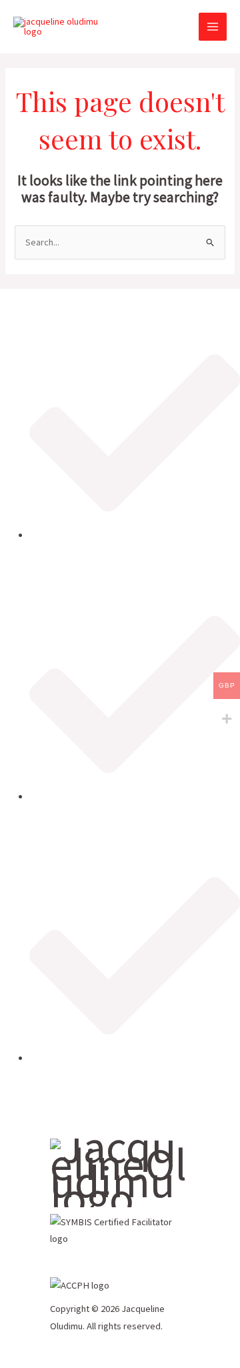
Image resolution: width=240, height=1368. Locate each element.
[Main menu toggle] (213, 27)
